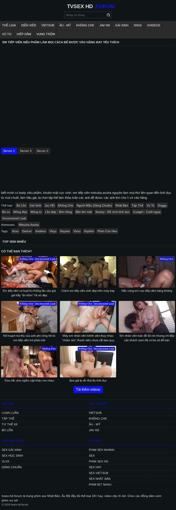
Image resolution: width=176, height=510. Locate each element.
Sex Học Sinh (12, 455)
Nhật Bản (121, 205)
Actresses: (8, 224)
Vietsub (47, 25)
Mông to (36, 212)
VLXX (5, 461)
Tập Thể (137, 205)
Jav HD (50, 205)
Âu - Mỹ (65, 25)
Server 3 (26, 151)
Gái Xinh (121, 25)
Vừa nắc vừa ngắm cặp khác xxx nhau (29, 380)
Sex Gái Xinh (11, 450)
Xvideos (153, 25)
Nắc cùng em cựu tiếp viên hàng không (146, 290)
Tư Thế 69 (9, 424)
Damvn (27, 231)
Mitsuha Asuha (29, 224)
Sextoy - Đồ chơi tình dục (112, 212)
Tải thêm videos (88, 389)
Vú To (6, 34)
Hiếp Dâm (24, 34)
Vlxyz (52, 231)
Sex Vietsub (98, 473)
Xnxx (138, 25)
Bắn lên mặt (84, 212)
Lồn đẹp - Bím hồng (58, 212)
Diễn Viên (28, 25)
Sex (92, 455)
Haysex (65, 231)
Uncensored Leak (14, 218)
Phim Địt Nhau (100, 484)
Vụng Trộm (45, 34)
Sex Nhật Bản (100, 478)
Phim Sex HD (98, 461)
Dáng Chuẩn (12, 467)
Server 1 (9, 151)
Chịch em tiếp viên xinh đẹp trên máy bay (88, 290)
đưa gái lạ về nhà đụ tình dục (88, 380)
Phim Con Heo (107, 231)
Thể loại (9, 25)
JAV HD (105, 25)
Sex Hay (95, 467)
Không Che (85, 25)
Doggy (162, 205)
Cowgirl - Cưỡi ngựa (147, 212)
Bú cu (6, 212)
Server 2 (42, 151)
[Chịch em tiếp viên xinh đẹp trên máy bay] (88, 272)
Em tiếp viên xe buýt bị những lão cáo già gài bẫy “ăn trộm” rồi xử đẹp (29, 293)
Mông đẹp (20, 212)
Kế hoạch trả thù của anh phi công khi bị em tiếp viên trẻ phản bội (29, 338)
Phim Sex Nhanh (101, 450)
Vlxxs (76, 231)
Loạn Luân (10, 412)
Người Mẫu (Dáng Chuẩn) (94, 205)
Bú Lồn (21, 205)
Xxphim (89, 231)
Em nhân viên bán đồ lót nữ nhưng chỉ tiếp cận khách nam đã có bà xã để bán (147, 338)
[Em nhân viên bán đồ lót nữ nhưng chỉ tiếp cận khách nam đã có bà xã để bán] (147, 316)
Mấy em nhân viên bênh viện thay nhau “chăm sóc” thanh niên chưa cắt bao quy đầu (88, 338)
